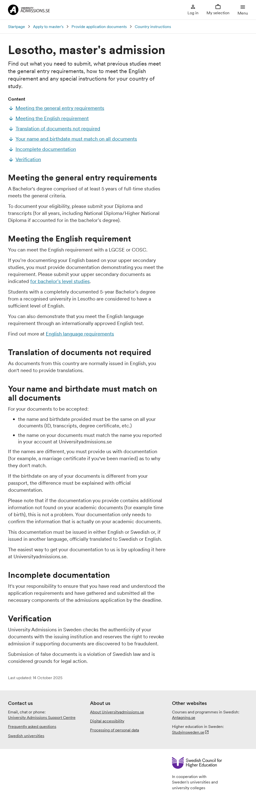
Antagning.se (183, 717)
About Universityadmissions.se (117, 711)
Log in (193, 12)
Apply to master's (48, 26)
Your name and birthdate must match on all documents (76, 139)
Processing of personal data (114, 729)
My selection (218, 12)
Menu (243, 13)
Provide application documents (99, 26)
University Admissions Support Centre (42, 717)
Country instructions (153, 26)
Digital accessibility (107, 720)
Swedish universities (26, 735)
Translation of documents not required (58, 128)
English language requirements (80, 334)
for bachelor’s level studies (60, 281)
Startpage (16, 26)
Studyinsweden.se (188, 732)
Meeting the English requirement (52, 118)
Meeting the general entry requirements (60, 108)
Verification (28, 159)
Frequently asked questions (32, 726)
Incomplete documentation (46, 149)
